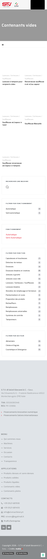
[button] (10, 44)
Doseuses (9, 266)
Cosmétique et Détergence (16, 349)
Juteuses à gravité (13, 275)
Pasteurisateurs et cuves (15, 295)
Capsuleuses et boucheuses (16, 258)
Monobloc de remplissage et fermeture (21, 291)
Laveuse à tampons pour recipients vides (12, 83)
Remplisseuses (11, 307)
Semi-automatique (13, 213)
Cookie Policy (22, 553)
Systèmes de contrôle (14, 315)
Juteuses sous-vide (13, 279)
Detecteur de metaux (14, 262)
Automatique (11, 209)
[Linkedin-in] (3, 527)
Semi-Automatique (14, 238)
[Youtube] (9, 527)
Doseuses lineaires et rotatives (18, 271)
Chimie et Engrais (12, 345)
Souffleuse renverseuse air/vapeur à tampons (12, 164)
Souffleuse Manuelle (33, 123)
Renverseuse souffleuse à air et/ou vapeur (34, 83)
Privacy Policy (9, 553)
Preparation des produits (15, 299)
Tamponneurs (11, 319)
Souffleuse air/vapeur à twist (12, 123)
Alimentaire (10, 341)
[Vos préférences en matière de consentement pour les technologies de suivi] (43, 555)
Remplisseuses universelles (16, 311)
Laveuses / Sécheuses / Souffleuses (20, 283)
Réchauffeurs (11, 303)
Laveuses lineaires (13, 287)
